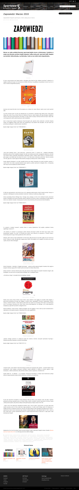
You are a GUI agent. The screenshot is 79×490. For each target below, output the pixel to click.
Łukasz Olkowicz (42, 437)
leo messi (31, 437)
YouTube (5, 483)
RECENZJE (25, 6)
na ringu (25, 438)
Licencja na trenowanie (34, 458)
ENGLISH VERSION (65, 475)
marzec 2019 (12, 438)
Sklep (75, 488)
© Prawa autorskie (47, 488)
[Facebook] (71, 1)
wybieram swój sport (29, 439)
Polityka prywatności (55, 488)
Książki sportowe (14, 19)
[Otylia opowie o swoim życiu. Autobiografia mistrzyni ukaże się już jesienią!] (47, 456)
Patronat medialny (69, 488)
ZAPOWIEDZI (25, 480)
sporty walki (16, 439)
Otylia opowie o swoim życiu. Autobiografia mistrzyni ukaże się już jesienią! (47, 460)
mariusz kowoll (7, 438)
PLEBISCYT (45, 6)
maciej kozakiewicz (49, 437)
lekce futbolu (19, 437)
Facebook (5, 478)
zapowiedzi (17, 441)
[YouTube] (73, 1)
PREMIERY (38, 6)
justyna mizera (6, 437)
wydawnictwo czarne (38, 439)
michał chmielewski (19, 438)
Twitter (5, 480)
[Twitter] (70, 1)
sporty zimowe (22, 439)
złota (20, 441)
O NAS (51, 6)
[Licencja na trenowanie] (34, 456)
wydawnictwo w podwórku (9, 441)
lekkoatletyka (26, 437)
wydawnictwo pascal (18, 440)
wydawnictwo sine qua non (38, 440)
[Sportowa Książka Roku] (12, 8)
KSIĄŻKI (32, 6)
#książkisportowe (45, 480)
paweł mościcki (30, 438)
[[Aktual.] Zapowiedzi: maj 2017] (8, 456)
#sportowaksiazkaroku (46, 478)
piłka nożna (43, 438)
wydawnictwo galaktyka (47, 439)
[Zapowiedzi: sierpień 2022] (21, 456)
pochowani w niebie (49, 438)
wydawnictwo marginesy (8, 440)
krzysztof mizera (13, 437)
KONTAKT (57, 6)
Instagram (5, 481)
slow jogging (10, 439)
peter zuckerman (37, 438)
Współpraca (62, 488)
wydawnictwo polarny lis (27, 440)
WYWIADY (25, 481)
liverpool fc (35, 437)
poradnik (5, 439)
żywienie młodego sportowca (28, 441)
